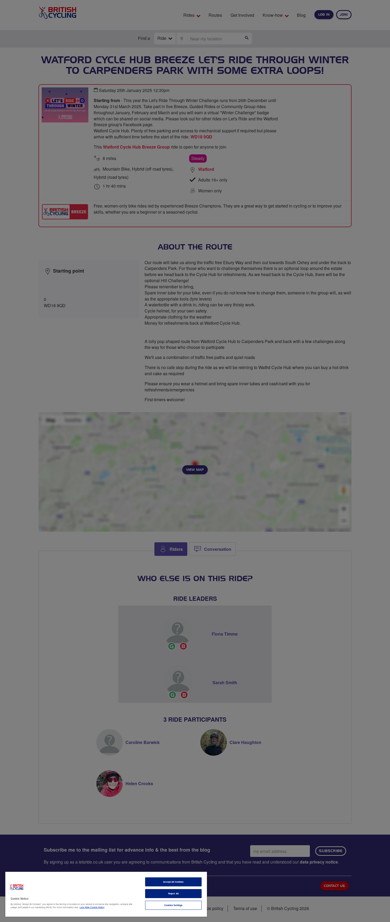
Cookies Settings (173, 905)
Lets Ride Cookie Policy (92, 907)
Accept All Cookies (173, 881)
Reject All (173, 893)
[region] (106, 894)
